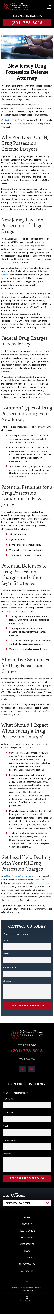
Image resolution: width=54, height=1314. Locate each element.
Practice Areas (27, 1230)
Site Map (27, 1257)
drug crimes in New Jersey (36, 883)
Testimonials (27, 1237)
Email (6, 953)
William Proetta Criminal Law (17, 876)
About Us (27, 1224)
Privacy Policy (27, 1264)
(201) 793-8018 (27, 1050)
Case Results (27, 1244)
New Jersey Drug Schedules (31, 245)
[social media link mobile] (22, 1069)
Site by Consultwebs (27, 1301)
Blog (27, 1251)
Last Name (8, 1112)
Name (6, 939)
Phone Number (10, 967)
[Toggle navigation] (48, 6)
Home (27, 1217)
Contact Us (27, 1271)
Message (7, 981)
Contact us (6, 120)
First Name (8, 1098)
